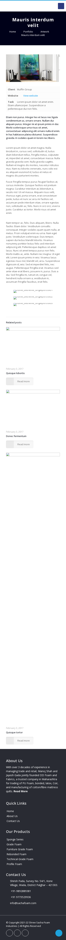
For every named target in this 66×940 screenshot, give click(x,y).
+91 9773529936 (21, 897)
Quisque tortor (14, 732)
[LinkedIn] (17, 933)
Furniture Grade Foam (20, 849)
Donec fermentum (16, 436)
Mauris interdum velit (33, 35)
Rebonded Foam (16, 854)
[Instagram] (25, 933)
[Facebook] (9, 933)
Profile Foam (14, 864)
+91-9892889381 (21, 891)
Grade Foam (14, 844)
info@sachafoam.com (23, 903)
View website (30, 95)
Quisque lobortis (15, 373)
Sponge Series (15, 839)
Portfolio (28, 31)
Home (12, 31)
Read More (21, 791)
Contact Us (13, 821)
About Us (12, 816)
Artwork (45, 31)
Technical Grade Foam (20, 859)
